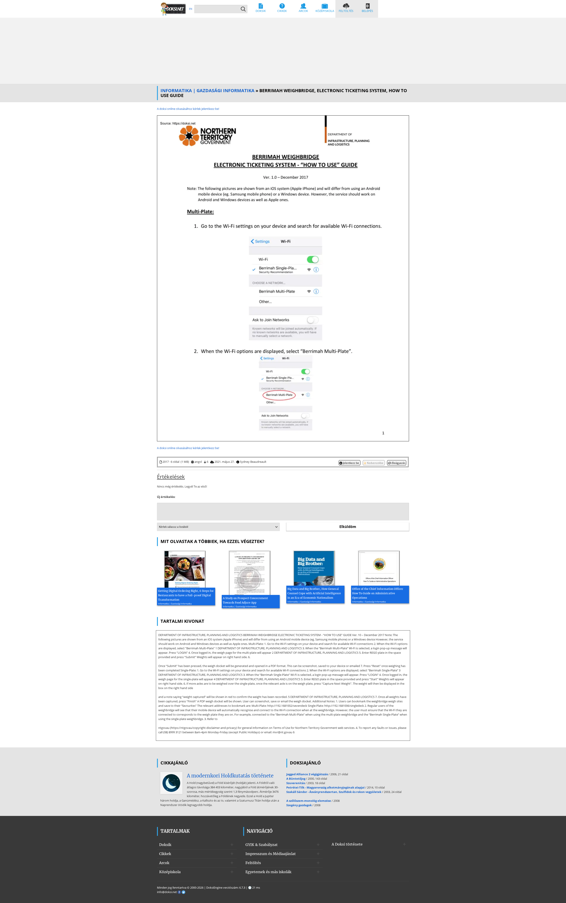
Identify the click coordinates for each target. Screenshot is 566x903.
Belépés (367, 11)
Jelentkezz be (351, 463)
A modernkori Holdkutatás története (230, 776)
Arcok (303, 11)
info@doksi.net (167, 892)
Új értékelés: (166, 497)
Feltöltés (346, 11)
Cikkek (282, 11)
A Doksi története (347, 844)
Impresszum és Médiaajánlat (270, 854)
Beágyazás (398, 463)
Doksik (261, 11)
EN (190, 8)
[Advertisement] (283, 51)
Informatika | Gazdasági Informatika (207, 90)
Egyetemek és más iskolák (268, 872)
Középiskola (325, 11)
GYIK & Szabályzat (261, 844)
